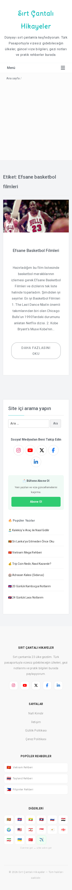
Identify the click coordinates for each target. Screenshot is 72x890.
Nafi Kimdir (36, 713)
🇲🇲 (30, 819)
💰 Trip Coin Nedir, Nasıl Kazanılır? (29, 563)
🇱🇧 (30, 830)
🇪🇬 (63, 819)
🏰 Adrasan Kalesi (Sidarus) (26, 575)
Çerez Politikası (36, 739)
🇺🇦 (19, 840)
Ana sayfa (13, 78)
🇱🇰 (9, 819)
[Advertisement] (36, 119)
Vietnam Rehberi (20, 767)
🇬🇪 (63, 830)
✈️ (41, 840)
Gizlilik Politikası (36, 730)
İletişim (36, 722)
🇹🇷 (30, 840)
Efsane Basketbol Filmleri (36, 250)
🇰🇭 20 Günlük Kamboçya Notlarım (29, 586)
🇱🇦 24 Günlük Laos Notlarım (25, 597)
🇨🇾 (52, 830)
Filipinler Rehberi (20, 789)
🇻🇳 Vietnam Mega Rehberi (25, 552)
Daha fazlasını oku (35, 351)
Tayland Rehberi (20, 778)
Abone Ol (36, 501)
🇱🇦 (41, 819)
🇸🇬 (41, 830)
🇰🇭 (19, 819)
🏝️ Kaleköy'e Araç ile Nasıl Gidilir (28, 530)
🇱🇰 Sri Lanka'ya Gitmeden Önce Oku (31, 541)
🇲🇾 (19, 830)
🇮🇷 (9, 840)
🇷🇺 (52, 819)
